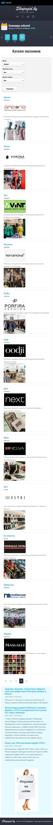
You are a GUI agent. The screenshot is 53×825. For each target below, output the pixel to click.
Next (6, 388)
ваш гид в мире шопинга (26, 12)
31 (22, 37)
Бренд (4, 61)
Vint (5, 195)
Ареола (7, 97)
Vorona (7, 146)
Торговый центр (7, 69)
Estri (6, 486)
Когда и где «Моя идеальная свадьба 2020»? (25, 742)
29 (7, 37)
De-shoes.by (9, 535)
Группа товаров (7, 77)
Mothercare (9, 584)
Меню (8, 2)
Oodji (6, 339)
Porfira (6, 293)
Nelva (6, 437)
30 (14, 37)
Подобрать (10, 89)
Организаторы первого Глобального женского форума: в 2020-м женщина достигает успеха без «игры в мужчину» (25, 710)
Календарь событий (19, 25)
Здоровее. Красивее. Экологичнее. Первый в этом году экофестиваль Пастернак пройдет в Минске (25, 691)
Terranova (8, 244)
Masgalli (7, 633)
